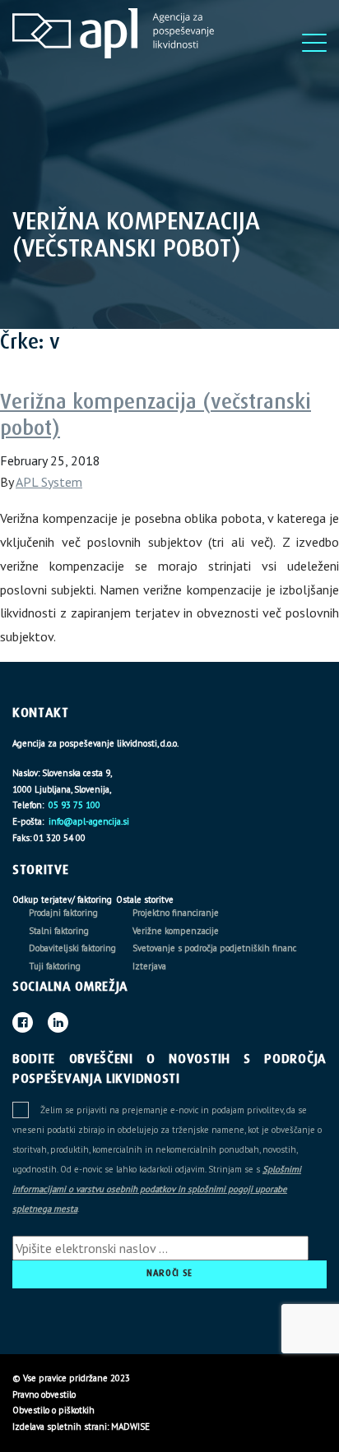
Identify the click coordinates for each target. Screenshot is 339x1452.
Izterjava (149, 966)
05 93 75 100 (73, 805)
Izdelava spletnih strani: (60, 1426)
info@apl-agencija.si (87, 821)
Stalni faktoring (59, 930)
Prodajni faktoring (63, 912)
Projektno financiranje (175, 912)
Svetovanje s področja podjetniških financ (214, 948)
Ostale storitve (145, 899)
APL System (49, 482)
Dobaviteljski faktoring (72, 948)
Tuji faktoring (55, 966)
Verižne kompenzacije (175, 930)
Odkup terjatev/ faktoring (62, 899)
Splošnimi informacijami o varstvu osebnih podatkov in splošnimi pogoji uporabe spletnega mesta (156, 1188)
